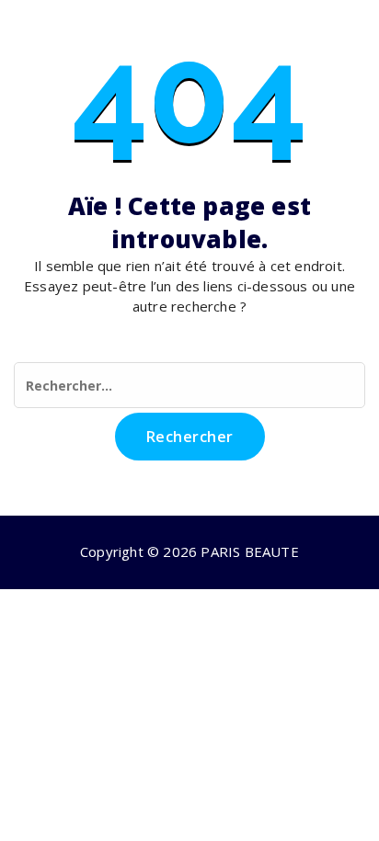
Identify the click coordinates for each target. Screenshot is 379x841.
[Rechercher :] (189, 385)
